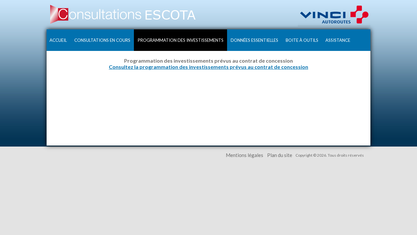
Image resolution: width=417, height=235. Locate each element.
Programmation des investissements (180, 40)
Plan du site (279, 155)
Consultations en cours (102, 40)
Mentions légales (244, 155)
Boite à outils (302, 40)
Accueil (58, 40)
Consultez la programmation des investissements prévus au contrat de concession (208, 67)
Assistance (337, 40)
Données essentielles (254, 40)
